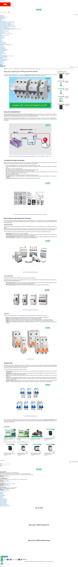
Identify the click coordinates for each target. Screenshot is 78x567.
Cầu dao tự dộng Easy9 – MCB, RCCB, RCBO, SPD (8, 26)
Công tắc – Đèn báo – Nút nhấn (5, 29)
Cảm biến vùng (2, 37)
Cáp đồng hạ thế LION (3, 55)
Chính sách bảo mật (3, 502)
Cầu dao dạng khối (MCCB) (4, 27)
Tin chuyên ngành (16, 68)
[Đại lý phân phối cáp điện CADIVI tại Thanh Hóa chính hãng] (37, 433)
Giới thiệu (1, 62)
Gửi (1, 465)
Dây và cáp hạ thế (3, 43)
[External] (4, 557)
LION (1, 54)
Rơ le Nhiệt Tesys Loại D (4, 31)
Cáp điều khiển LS (3, 48)
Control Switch (2, 38)
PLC (0, 20)
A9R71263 (67, 88)
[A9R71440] (61, 99)
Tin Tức (1, 64)
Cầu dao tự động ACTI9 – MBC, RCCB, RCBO (7, 25)
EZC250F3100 (67, 73)
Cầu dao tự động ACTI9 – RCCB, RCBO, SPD (7, 22)
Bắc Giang (1, 493)
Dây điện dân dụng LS (3, 50)
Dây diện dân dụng (3, 53)
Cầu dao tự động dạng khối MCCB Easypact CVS (7, 28)
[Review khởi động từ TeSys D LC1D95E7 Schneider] (23, 448)
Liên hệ (1, 65)
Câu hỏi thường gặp (3, 501)
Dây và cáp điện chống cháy (4, 59)
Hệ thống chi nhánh (3, 491)
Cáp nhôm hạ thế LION (3, 56)
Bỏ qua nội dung (2, 0)
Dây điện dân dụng (3, 42)
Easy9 (1, 34)
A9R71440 (67, 96)
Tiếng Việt (12, 6)
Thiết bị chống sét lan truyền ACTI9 (5, 23)
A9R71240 (67, 81)
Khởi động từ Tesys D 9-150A (4, 32)
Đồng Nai (1, 494)
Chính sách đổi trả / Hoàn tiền (4, 505)
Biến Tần (1, 19)
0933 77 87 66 (6, 475)
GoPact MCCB (2, 36)
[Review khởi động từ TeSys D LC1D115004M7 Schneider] (37, 448)
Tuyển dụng (2, 66)
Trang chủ (6, 68)
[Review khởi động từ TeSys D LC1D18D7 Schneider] (50, 448)
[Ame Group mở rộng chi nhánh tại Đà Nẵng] (23, 433)
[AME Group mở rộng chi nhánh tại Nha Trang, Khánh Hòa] (10, 433)
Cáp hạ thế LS (2, 47)
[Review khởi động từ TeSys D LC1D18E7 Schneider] (10, 448)
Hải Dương (1, 492)
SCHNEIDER (2, 16)
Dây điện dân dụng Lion (3, 57)
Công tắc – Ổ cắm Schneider (4, 35)
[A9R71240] (61, 84)
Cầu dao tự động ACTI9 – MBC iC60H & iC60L (7, 24)
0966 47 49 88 (6, 480)
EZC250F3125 (67, 104)
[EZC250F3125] (61, 107)
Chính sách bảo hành (3, 503)
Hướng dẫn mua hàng (3, 499)
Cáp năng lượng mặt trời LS (4, 49)
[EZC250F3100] (61, 76)
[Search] (9, 12)
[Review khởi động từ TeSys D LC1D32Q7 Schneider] (50, 433)
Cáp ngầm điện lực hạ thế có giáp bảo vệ (6, 44)
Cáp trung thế (2, 52)
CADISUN (1, 58)
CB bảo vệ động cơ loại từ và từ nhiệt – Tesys (7, 21)
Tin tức (11, 68)
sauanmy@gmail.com (6, 476)
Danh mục (2, 15)
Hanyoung (1, 40)
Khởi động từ (2, 30)
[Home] (39, 10)
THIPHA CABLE (2, 51)
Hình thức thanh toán (3, 500)
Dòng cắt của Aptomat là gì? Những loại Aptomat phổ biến (30, 68)
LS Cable (1, 45)
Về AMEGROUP (2, 495)
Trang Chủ (1, 61)
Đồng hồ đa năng (2, 18)
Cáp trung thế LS (2, 46)
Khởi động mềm (2, 17)
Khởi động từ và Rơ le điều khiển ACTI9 (6, 33)
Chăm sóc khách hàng (3, 498)
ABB (0, 39)
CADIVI (1, 41)
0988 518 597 (6, 484)
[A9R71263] (61, 91)
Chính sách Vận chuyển (3, 504)
